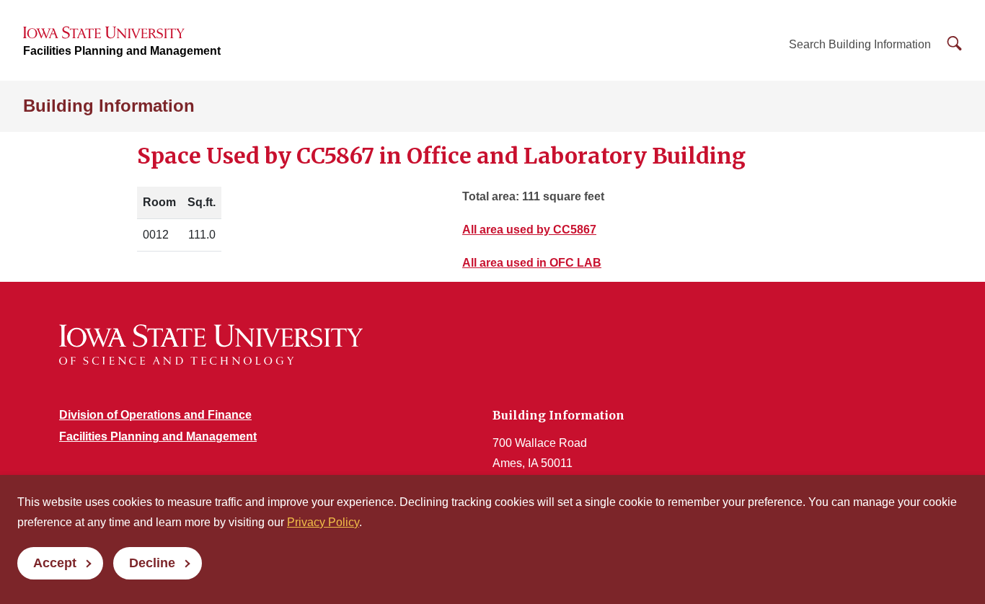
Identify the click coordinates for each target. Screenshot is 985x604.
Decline (152, 563)
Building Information (109, 105)
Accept (54, 563)
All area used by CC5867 (529, 229)
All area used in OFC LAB (531, 263)
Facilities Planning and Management (122, 51)
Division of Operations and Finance (155, 415)
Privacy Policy (323, 522)
